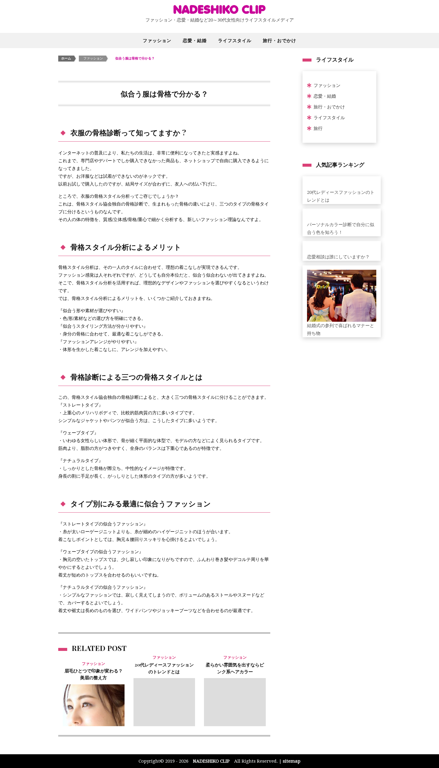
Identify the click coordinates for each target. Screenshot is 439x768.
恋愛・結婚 (195, 40)
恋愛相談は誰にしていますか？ (338, 257)
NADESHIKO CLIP (211, 761)
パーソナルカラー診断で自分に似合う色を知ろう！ (340, 228)
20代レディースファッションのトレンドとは (340, 196)
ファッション (157, 40)
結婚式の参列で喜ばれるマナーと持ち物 (340, 329)
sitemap (291, 761)
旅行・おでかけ (279, 40)
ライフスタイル (234, 40)
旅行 (318, 128)
